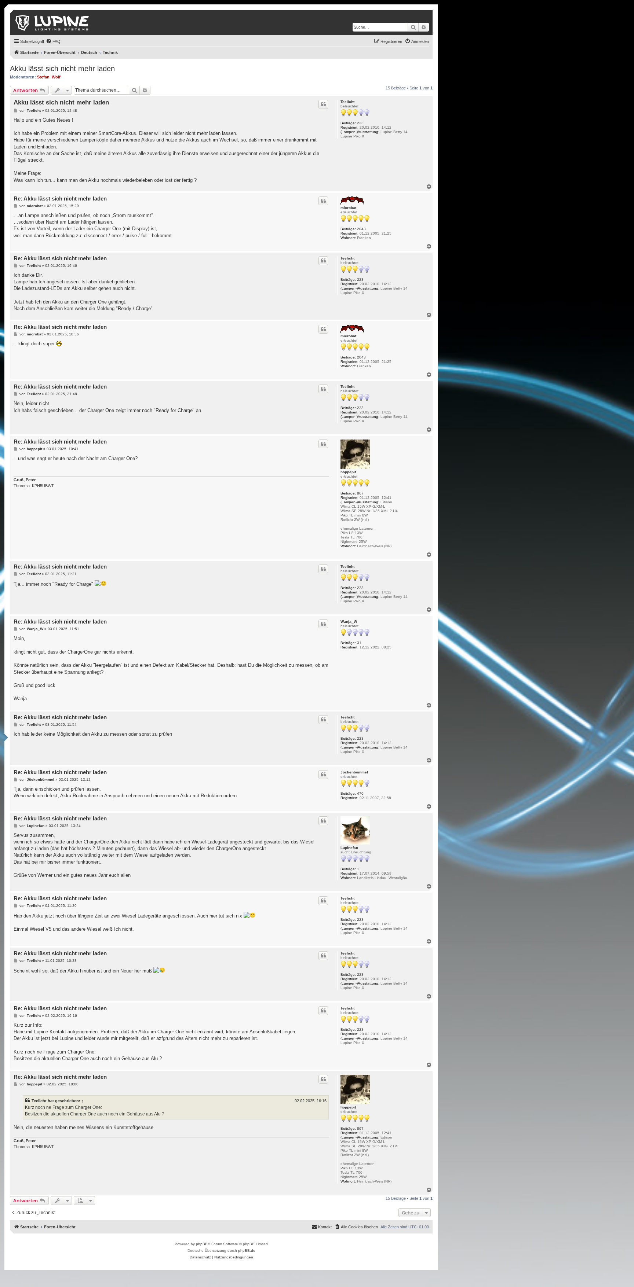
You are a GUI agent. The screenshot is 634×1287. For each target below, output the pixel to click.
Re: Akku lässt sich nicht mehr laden (60, 198)
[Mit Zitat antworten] (323, 104)
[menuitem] (53, 41)
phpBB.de (246, 1251)
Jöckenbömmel (354, 772)
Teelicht (347, 102)
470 (360, 793)
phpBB (202, 1244)
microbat (348, 208)
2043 (361, 229)
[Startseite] (53, 22)
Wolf (56, 77)
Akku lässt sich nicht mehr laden (62, 69)
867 (360, 493)
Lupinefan (349, 848)
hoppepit (348, 472)
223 (360, 123)
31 (359, 643)
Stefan (43, 77)
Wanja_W (348, 621)
